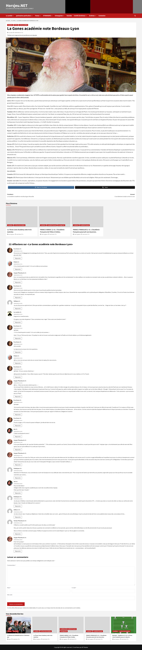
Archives (92, 16)
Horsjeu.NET (17, 5)
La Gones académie (23, 25)
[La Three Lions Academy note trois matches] (22, 216)
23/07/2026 (18, 234)
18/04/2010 (17, 32)
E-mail (74, 587)
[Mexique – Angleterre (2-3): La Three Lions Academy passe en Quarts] (123, 625)
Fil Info (15, 25)
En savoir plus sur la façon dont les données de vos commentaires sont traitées (58, 608)
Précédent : (20, 195)
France (37, 16)
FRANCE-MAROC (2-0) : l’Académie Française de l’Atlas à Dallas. (52, 231)
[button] (135, 15)
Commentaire (11, 565)
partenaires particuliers (23, 16)
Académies (10, 25)
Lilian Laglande (44, 234)
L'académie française (51, 225)
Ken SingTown (11, 234)
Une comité (15, 631)
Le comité (9, 16)
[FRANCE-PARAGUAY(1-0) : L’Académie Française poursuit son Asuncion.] (87, 216)
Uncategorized (61, 225)
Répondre (18, 258)
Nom (9, 587)
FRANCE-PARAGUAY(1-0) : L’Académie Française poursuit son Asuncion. (86, 231)
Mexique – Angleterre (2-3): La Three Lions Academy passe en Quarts (122, 636)
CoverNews (76, 647)
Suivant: (125, 195)
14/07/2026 (52, 234)
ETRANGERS (47, 16)
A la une (9, 631)
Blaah (9, 639)
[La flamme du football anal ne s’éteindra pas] (18, 625)
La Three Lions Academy (19, 225)
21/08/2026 (15, 639)
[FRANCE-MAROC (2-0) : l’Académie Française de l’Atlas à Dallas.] (54, 216)
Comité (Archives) (79, 16)
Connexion (102, 16)
